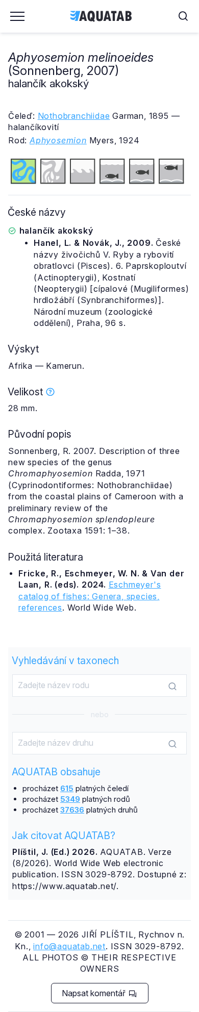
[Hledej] (172, 686)
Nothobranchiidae (74, 116)
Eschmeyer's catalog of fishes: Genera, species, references (89, 596)
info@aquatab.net (69, 946)
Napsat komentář (95, 993)
